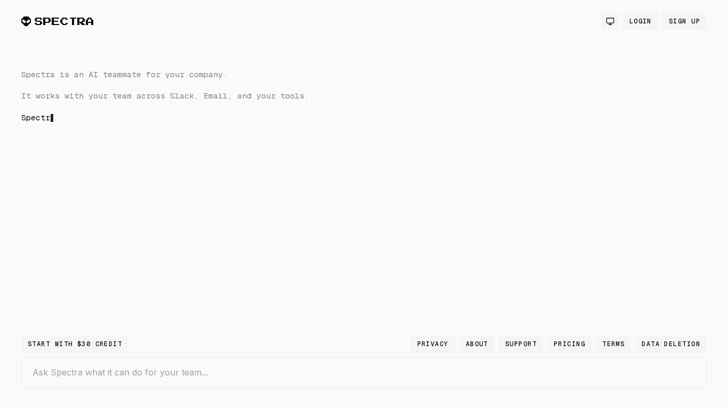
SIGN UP (684, 21)
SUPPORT (521, 344)
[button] (191, 188)
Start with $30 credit (75, 344)
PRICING (569, 344)
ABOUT (477, 344)
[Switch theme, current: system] (610, 21)
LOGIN (640, 21)
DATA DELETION (671, 344)
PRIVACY (433, 344)
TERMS (613, 344)
